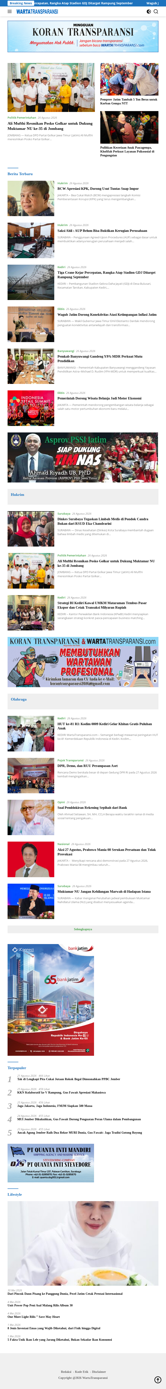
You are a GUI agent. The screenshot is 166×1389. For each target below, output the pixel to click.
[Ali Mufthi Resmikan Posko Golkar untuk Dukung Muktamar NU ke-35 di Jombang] (51, 87)
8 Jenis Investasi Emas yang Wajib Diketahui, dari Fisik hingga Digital (54, 1328)
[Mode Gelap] (148, 11)
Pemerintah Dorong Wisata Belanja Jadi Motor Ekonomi (99, 398)
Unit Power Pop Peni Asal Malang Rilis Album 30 (40, 1305)
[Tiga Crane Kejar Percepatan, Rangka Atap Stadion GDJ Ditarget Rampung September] (31, 282)
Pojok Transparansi (70, 760)
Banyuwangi (65, 351)
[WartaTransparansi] (36, 11)
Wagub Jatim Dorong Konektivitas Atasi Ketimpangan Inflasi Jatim (106, 314)
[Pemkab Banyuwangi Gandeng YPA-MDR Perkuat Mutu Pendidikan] (31, 366)
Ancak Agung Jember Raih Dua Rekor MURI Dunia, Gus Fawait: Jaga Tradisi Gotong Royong (79, 1132)
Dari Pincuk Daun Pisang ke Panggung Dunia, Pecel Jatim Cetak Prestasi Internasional (65, 1293)
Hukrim (62, 183)
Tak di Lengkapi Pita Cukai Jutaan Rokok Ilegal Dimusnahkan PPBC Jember (68, 1079)
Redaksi (66, 1371)
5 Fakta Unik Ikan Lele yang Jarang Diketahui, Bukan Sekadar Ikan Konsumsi (60, 1339)
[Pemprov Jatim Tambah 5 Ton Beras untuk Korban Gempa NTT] (129, 79)
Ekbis (60, 309)
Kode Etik (81, 1371)
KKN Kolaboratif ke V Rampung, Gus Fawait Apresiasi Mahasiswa (61, 1092)
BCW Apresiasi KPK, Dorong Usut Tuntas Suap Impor (98, 188)
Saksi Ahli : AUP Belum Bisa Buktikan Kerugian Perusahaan (102, 231)
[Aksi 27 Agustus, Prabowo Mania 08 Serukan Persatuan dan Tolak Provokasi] (31, 859)
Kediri (61, 267)
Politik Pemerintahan (22, 117)
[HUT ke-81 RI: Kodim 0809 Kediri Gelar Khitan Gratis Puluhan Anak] (31, 733)
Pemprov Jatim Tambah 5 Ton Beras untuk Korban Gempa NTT (128, 101)
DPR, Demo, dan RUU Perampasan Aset (87, 766)
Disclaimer (99, 1371)
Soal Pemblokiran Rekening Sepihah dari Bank (92, 807)
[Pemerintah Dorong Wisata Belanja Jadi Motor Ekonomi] (31, 408)
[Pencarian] (155, 11)
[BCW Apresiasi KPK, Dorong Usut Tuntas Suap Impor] (31, 198)
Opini (61, 802)
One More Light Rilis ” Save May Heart (34, 1316)
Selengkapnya (83, 929)
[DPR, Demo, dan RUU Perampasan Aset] (31, 775)
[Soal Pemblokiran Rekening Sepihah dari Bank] (31, 817)
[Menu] (10, 11)
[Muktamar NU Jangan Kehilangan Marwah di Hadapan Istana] (31, 901)
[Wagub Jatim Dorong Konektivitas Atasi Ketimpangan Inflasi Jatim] (31, 324)
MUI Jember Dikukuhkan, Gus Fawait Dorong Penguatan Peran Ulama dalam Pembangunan (79, 1119)
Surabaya (63, 513)
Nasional (63, 844)
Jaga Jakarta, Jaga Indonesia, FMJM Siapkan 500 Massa (54, 1106)
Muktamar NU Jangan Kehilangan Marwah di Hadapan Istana (104, 891)
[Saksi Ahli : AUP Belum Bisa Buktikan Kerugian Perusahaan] (31, 240)
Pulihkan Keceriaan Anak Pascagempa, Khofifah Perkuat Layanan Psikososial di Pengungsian (127, 151)
